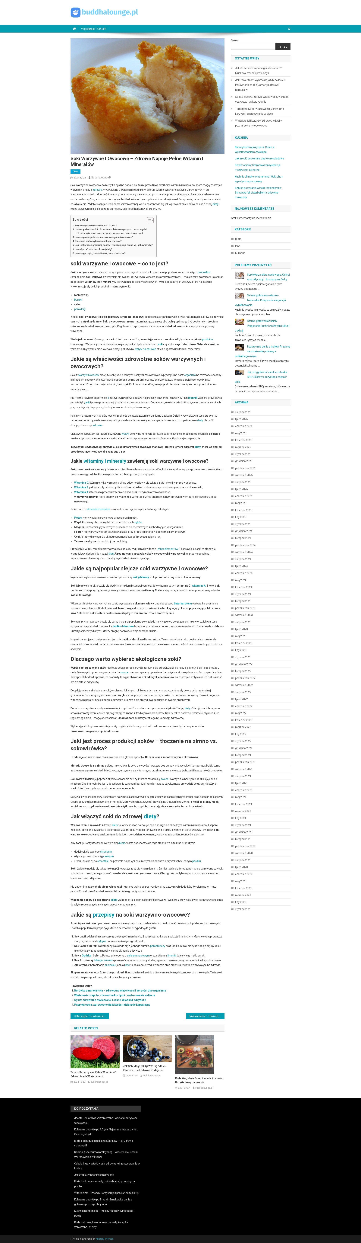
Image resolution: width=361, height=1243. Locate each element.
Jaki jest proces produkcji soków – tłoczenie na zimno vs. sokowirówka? (114, 245)
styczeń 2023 (243, 657)
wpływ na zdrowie (145, 349)
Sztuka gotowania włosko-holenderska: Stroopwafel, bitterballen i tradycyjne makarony (258, 192)
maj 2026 (240, 433)
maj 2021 (240, 797)
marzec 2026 (243, 447)
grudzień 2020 (243, 832)
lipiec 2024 (241, 566)
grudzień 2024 (243, 531)
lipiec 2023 (241, 629)
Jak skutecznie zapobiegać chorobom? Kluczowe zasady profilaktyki (258, 71)
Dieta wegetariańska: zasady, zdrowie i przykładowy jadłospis (199, 1080)
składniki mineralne (98, 509)
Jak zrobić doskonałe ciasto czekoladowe (259, 158)
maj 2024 (240, 580)
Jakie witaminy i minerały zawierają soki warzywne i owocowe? (111, 233)
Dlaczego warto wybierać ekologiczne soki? (98, 241)
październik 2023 (245, 608)
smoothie (103, 861)
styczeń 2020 (243, 909)
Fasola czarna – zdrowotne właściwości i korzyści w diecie (206, 1016)
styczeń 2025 (243, 524)
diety (215, 204)
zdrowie (97, 189)
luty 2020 (240, 902)
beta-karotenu (183, 603)
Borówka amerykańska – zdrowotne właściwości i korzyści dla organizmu (120, 990)
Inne (237, 246)
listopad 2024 (243, 538)
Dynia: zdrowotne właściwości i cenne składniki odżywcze (110, 999)
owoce (124, 672)
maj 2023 (240, 636)
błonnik (192, 397)
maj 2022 (240, 713)
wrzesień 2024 (244, 552)
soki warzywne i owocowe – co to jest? (96, 225)
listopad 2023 (243, 601)
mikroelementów (168, 548)
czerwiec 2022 (244, 706)
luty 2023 (240, 650)
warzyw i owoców (88, 374)
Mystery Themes (104, 1239)
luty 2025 (240, 517)
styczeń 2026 (243, 454)
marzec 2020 (243, 895)
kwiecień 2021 (243, 804)
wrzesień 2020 (244, 853)
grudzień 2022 (243, 664)
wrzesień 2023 (244, 615)
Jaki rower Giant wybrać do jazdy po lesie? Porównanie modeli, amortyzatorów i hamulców (260, 84)
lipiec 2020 (241, 867)
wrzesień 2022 (244, 685)
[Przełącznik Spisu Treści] (148, 220)
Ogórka (86, 955)
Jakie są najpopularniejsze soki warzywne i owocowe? (104, 237)
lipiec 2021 (241, 783)
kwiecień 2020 (243, 888)
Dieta (75, 171)
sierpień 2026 (243, 412)
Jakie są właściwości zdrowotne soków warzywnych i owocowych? (111, 229)
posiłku (196, 861)
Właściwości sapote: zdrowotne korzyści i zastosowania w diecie (114, 995)
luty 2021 (240, 818)
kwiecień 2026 (243, 440)
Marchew (128, 626)
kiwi (127, 964)
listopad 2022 (243, 671)
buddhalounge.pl (101, 177)
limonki (172, 955)
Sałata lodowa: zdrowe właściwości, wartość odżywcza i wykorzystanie (261, 99)
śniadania (106, 851)
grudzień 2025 (243, 461)
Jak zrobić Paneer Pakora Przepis (94, 1174)
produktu (207, 339)
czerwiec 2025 (244, 496)
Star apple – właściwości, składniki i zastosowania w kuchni (92, 1016)
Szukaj (235, 40)
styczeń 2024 (243, 594)
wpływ (125, 433)
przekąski (108, 856)
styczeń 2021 (243, 825)
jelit (88, 402)
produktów (204, 272)
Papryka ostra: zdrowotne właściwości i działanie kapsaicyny (112, 1004)
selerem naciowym (138, 955)
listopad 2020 (243, 839)
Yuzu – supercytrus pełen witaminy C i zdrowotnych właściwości (94, 1074)
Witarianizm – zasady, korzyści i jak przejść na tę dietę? (106, 1192)
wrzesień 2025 (244, 475)
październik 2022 (245, 678)
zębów (138, 522)
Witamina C (81, 482)
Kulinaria (240, 253)
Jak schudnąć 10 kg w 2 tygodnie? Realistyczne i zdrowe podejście (144, 1068)
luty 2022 (240, 734)
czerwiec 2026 (244, 426)
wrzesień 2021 (244, 769)
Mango (98, 960)
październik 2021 (245, 762)
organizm (190, 374)
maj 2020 (240, 881)
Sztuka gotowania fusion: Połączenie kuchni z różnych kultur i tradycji (262, 325)
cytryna (101, 941)
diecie (121, 842)
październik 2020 (245, 846)
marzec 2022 (243, 727)
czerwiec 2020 (244, 874)
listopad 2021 (243, 755)
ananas (108, 960)
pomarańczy (157, 945)
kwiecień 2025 (243, 510)
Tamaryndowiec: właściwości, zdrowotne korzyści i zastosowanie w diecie (259, 111)
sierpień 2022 (243, 692)
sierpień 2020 (243, 860)
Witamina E (81, 487)
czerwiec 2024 (244, 573)
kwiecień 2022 (243, 720)
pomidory (79, 309)
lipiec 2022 (241, 699)
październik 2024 (245, 545)
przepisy (103, 914)
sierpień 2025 (243, 482)
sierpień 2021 (243, 776)
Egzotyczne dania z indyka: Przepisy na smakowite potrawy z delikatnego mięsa (262, 351)
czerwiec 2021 (244, 790)
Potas (78, 517)
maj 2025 (240, 503)
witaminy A (199, 585)
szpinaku (110, 964)
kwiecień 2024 (243, 587)
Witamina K (81, 492)
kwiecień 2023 (243, 643)
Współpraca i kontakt (93, 28)
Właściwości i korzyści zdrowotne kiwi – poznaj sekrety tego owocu (258, 123)
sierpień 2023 (243, 622)
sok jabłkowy (141, 577)
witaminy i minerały (104, 461)
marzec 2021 (243, 811)
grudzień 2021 (243, 748)
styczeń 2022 (243, 741)
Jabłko (117, 626)
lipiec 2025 (241, 489)
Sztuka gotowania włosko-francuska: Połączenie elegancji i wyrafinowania (260, 300)
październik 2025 (245, 468)
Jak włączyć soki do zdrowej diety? (93, 249)
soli (160, 344)
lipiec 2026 (241, 419)
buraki (78, 299)
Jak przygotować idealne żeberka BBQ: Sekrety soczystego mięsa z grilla (261, 377)
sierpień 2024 (243, 559)
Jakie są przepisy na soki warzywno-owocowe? (100, 253)
